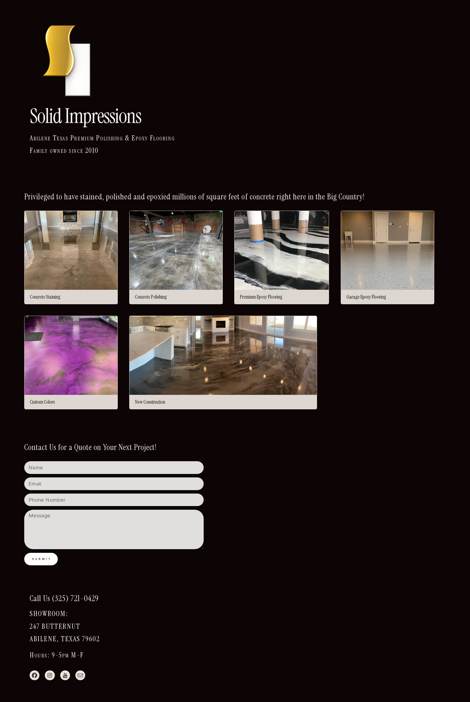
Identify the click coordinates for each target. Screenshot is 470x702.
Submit (42, 559)
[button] (34, 675)
